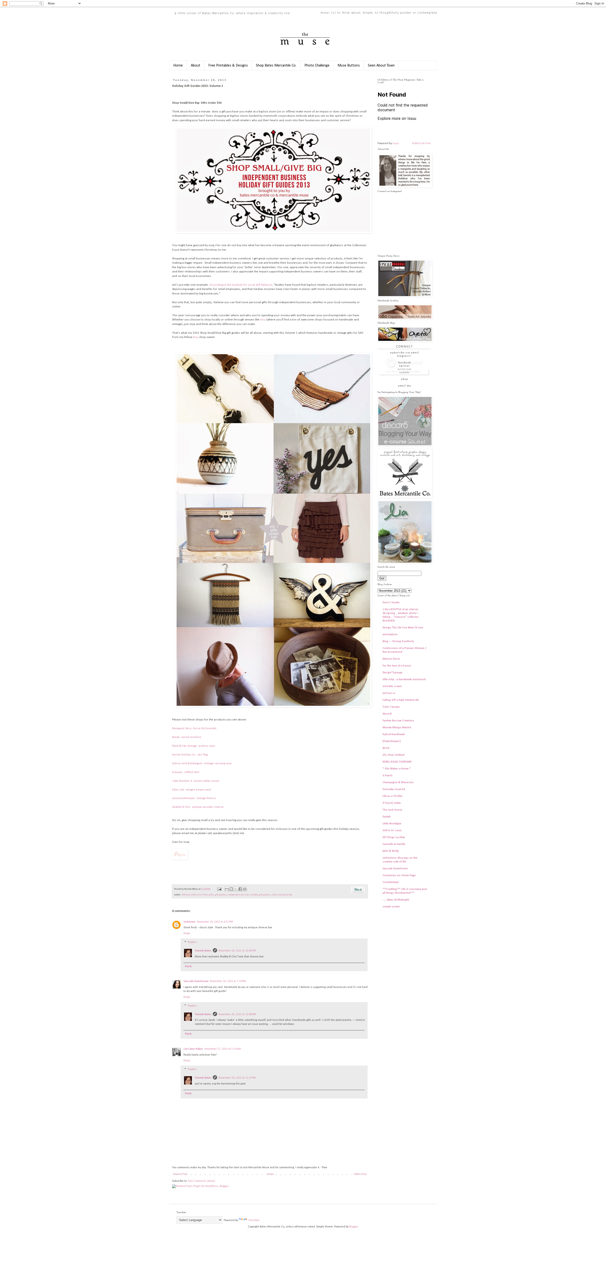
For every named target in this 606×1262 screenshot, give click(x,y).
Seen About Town (381, 65)
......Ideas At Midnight (396, 899)
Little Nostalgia (392, 823)
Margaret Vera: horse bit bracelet (194, 728)
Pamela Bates (203, 950)
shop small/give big (282, 894)
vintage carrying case (218, 763)
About (195, 65)
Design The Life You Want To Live (403, 627)
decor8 (387, 713)
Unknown (189, 921)
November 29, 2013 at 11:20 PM (237, 1077)
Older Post (360, 1174)
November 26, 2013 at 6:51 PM (215, 921)
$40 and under (189, 894)
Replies (192, 942)
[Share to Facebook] (240, 889)
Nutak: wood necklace (186, 737)
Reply (186, 933)
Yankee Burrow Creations (398, 720)
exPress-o (389, 693)
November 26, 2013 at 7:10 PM (228, 981)
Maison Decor (391, 659)
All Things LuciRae (394, 837)
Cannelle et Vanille (394, 844)
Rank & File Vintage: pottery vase (193, 745)
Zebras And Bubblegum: (188, 763)
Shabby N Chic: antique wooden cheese (198, 807)
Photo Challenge (317, 65)
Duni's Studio (391, 602)
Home (178, 65)
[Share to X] (235, 889)
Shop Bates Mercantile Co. (276, 65)
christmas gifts (206, 894)
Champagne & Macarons (398, 782)
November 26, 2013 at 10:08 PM (237, 1014)
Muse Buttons (349, 65)
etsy (263, 319)
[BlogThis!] (231, 889)
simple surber (391, 906)
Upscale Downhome (196, 981)
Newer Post (180, 1174)
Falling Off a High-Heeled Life (401, 700)
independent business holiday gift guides (248, 894)
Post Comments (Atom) (201, 1181)
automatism (390, 634)
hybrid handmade (394, 734)
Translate (253, 1220)
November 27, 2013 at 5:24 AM (223, 1049)
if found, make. (392, 803)
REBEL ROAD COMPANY (397, 761)
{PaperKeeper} (392, 741)
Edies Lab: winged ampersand (191, 789)
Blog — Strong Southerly (398, 641)
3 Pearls (387, 775)
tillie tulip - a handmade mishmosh (404, 679)
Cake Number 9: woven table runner (196, 780)
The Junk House (392, 810)
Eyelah (387, 816)
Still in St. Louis (392, 830)
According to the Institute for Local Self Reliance (240, 284)
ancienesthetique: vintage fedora (194, 798)
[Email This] (226, 889)
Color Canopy (391, 707)
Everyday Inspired (394, 789)
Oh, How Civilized (393, 755)
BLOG (386, 748)
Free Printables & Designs (228, 65)
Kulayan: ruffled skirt (185, 772)
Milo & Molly (391, 851)
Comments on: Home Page (399, 875)
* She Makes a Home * (397, 768)
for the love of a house (397, 665)
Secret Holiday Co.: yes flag (190, 754)
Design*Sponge (392, 672)
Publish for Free (421, 143)
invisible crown (392, 686)
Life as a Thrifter (393, 796)
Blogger (353, 1226)
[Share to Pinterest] (244, 889)
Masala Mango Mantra (397, 727)
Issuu (395, 143)
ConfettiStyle (391, 882)
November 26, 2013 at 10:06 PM (237, 950)
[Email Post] (219, 889)
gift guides (220, 894)
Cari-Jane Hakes (193, 1049)
